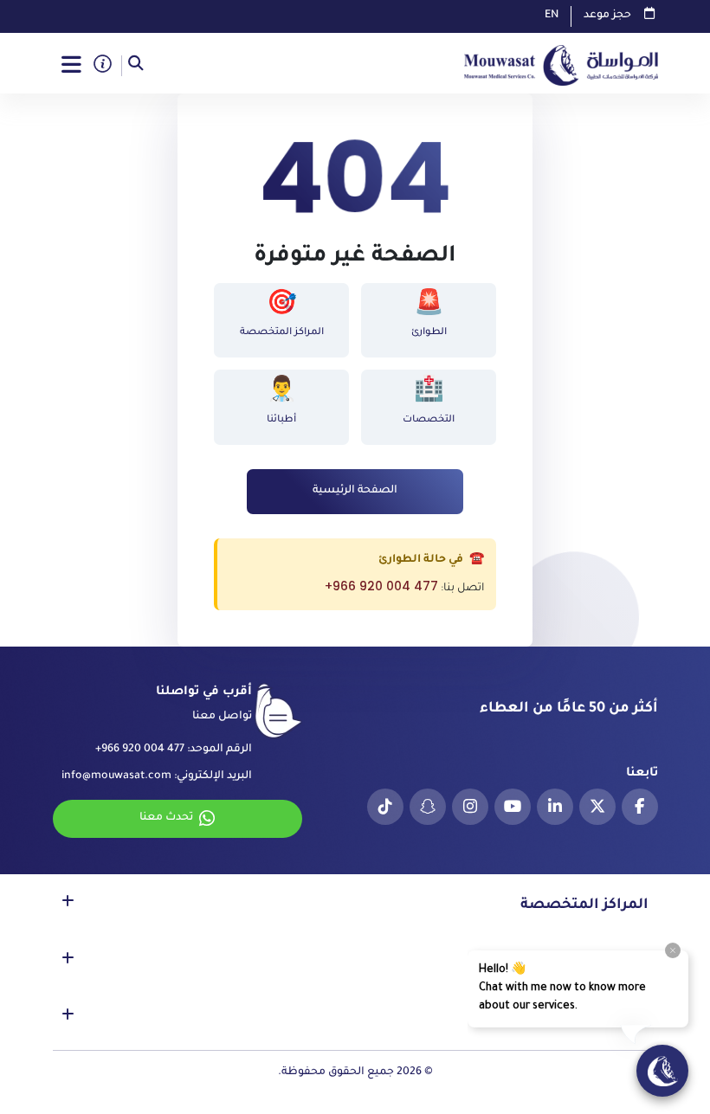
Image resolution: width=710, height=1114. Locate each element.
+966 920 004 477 (381, 586)
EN (551, 16)
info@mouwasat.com (116, 776)
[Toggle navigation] (72, 65)
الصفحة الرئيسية (355, 491)
